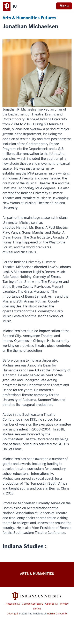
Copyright (12, 613)
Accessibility (13, 603)
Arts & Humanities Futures (29, 18)
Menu (64, 6)
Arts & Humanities (37, 574)
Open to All (51, 603)
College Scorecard (32, 603)
